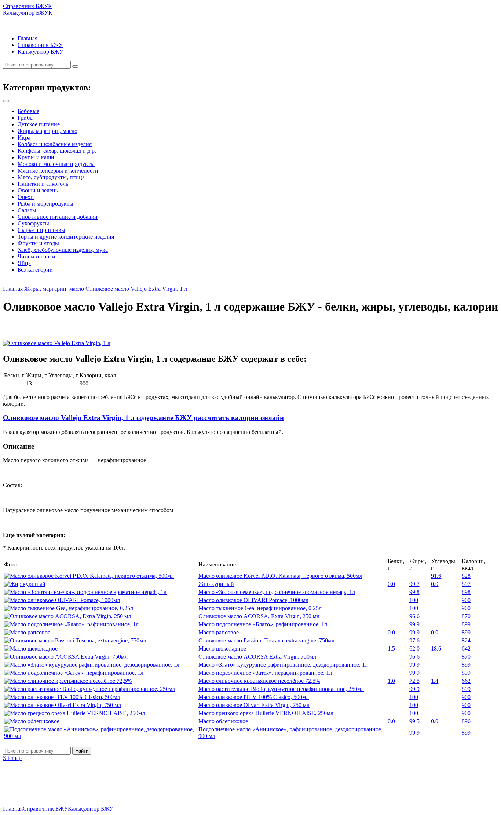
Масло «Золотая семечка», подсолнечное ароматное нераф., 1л (276, 592)
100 (413, 600)
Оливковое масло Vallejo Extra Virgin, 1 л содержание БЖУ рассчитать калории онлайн (143, 417)
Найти (81, 751)
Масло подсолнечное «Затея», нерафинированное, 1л (265, 673)
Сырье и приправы (41, 230)
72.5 (414, 681)
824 (466, 640)
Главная (27, 38)
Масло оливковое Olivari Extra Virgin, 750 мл (254, 705)
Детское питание (39, 124)
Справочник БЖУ (40, 45)
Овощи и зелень (38, 190)
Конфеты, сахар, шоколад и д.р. (57, 151)
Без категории (35, 270)
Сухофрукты (33, 223)
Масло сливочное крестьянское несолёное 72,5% (259, 681)
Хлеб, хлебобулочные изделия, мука (63, 250)
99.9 (414, 624)
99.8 (414, 592)
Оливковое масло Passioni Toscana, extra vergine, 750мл (266, 640)
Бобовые (28, 111)
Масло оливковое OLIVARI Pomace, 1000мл (253, 600)
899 (466, 624)
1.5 (391, 648)
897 (466, 584)
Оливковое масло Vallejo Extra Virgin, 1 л (136, 289)
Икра (24, 137)
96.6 (414, 616)
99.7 (414, 584)
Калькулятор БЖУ (40, 51)
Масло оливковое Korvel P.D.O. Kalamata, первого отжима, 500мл (280, 576)
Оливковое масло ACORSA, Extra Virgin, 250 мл (258, 616)
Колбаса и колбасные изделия (55, 144)
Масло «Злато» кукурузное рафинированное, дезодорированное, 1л (283, 665)
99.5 (414, 721)
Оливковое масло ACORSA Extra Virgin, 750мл (257, 656)
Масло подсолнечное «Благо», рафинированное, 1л (262, 624)
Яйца (24, 263)
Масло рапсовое (218, 632)
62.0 (414, 648)
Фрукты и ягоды (38, 243)
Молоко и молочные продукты (56, 164)
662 (466, 681)
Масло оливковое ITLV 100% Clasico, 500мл (253, 697)
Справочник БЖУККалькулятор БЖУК (27, 9)
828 (466, 576)
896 (466, 721)
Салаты (27, 210)
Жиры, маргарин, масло (47, 131)
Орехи (26, 197)
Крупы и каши (36, 157)
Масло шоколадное (222, 648)
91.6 (436, 576)
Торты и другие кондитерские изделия (66, 236)
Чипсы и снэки (36, 256)
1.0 (391, 681)
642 (466, 648)
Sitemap (12, 758)
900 (466, 600)
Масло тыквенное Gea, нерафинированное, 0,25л (260, 608)
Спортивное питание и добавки (58, 217)
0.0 (391, 584)
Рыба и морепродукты (45, 203)
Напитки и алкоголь (43, 184)
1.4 (434, 681)
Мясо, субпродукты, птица (51, 177)
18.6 (436, 648)
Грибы (26, 118)
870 (466, 616)
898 (466, 592)
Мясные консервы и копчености (58, 170)
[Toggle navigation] (6, 101)
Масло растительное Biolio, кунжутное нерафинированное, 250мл (281, 689)
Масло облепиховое (223, 721)
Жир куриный (216, 584)
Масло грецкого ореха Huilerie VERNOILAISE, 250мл (265, 713)
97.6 (414, 640)
